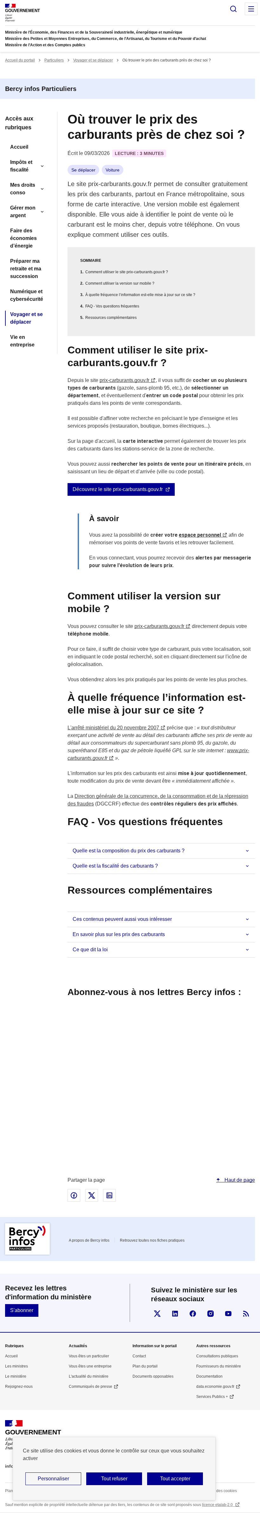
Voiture (113, 169)
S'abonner (21, 1310)
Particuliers (54, 60)
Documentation (209, 1376)
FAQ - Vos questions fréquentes (112, 306)
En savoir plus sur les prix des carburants (119, 934)
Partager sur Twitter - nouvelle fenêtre (91, 1195)
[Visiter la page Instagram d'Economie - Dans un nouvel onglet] (210, 1313)
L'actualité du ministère (88, 1376)
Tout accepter (175, 1478)
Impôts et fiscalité (21, 165)
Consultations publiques (217, 1356)
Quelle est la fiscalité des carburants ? (115, 866)
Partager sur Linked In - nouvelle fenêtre (109, 1195)
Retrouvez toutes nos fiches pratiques (152, 1240)
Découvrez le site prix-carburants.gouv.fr (118, 489)
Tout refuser (114, 1478)
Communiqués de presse (90, 1386)
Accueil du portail (20, 60)
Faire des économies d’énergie (23, 238)
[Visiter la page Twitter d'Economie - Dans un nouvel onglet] (157, 1313)
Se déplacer (83, 169)
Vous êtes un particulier (89, 1356)
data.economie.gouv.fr (215, 1386)
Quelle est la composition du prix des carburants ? (129, 850)
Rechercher (233, 9)
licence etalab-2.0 (218, 1505)
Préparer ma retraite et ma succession (25, 268)
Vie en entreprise (22, 340)
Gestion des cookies (219, 1491)
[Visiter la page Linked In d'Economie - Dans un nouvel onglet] (175, 1313)
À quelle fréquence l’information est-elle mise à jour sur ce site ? (140, 295)
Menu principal (251, 9)
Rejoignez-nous (19, 1386)
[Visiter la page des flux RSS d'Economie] (246, 1313)
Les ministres (16, 1366)
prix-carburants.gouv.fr (124, 380)
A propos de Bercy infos (89, 1240)
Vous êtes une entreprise (90, 1366)
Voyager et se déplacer (93, 60)
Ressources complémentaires (111, 317)
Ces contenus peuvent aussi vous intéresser (122, 919)
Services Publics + (212, 1396)
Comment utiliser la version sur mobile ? (119, 283)
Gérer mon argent (23, 211)
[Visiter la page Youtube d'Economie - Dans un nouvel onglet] (228, 1313)
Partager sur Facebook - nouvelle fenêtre (74, 1195)
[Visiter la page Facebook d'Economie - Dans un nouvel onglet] (192, 1313)
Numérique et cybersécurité (26, 295)
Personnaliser (53, 1478)
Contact (139, 1356)
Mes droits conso (22, 188)
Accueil (19, 147)
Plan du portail (145, 1366)
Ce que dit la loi (90, 949)
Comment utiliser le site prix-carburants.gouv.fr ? (126, 272)
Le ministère (15, 1376)
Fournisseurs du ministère (218, 1366)
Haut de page (239, 1180)
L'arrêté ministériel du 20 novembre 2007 (113, 727)
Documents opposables (153, 1376)
